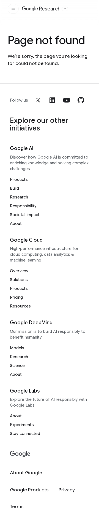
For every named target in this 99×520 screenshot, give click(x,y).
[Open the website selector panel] (65, 9)
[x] (38, 100)
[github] (80, 100)
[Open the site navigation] (13, 9)
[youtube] (66, 100)
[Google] (20, 454)
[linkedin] (52, 100)
